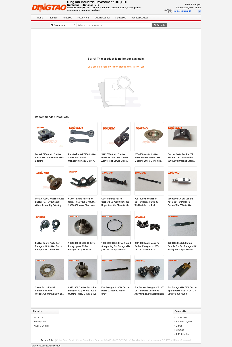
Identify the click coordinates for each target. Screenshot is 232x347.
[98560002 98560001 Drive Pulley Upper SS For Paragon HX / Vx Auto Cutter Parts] (82, 239)
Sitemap (180, 330)
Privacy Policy (48, 340)
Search (161, 25)
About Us (67, 17)
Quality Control (102, 17)
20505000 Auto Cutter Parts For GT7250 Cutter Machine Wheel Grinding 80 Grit (148, 158)
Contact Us (120, 17)
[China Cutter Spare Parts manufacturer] (49, 7)
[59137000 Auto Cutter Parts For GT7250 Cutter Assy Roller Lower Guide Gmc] (116, 150)
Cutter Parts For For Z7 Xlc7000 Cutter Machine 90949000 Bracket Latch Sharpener (181, 158)
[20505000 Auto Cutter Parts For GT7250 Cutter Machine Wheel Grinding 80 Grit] (149, 150)
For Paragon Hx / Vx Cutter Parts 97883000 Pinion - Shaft (115, 290)
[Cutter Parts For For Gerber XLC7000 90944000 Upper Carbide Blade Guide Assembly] (116, 195)
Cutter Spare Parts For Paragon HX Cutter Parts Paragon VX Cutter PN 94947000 (48, 246)
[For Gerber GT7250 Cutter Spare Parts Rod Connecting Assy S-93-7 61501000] (82, 150)
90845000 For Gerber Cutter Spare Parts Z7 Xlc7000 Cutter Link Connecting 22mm (146, 202)
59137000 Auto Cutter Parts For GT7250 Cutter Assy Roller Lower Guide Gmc (114, 158)
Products (53, 17)
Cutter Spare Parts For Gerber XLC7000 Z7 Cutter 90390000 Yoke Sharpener (82, 202)
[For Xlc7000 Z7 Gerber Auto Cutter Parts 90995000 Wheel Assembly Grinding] (49, 195)
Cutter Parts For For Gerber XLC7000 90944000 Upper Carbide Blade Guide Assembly (115, 202)
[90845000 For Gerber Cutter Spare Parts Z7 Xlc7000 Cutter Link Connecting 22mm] (149, 195)
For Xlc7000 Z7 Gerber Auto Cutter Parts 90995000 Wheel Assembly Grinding (49, 202)
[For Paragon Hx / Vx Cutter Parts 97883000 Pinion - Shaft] (116, 283)
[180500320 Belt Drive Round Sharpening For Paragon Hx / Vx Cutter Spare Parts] (116, 239)
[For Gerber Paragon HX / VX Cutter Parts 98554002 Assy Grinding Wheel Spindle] (149, 283)
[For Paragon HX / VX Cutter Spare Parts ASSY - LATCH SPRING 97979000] (182, 283)
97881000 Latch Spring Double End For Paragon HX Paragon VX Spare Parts (182, 246)
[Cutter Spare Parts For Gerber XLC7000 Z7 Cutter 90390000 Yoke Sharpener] (82, 195)
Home (40, 17)
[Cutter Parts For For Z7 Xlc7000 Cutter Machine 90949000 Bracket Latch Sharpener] (182, 150)
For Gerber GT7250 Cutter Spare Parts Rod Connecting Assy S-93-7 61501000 (82, 158)
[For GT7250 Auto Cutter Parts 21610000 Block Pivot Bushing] (49, 150)
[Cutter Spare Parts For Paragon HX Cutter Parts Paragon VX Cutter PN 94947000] (49, 239)
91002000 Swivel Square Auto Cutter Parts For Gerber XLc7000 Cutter (180, 202)
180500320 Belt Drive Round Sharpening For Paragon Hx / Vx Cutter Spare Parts (116, 246)
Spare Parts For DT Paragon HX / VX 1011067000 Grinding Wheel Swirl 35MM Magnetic (49, 291)
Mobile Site (183, 334)
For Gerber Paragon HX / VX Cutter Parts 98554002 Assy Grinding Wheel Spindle (149, 290)
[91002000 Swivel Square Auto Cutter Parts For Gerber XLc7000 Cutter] (182, 195)
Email (198, 7)
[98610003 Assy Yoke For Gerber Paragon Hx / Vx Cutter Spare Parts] (149, 239)
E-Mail (179, 326)
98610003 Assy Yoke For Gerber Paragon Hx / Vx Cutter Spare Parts (147, 246)
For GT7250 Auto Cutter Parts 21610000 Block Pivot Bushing (49, 157)
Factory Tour (83, 17)
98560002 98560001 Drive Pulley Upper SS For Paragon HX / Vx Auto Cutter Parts (81, 246)
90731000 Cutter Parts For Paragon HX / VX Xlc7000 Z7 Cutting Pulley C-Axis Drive (83, 290)
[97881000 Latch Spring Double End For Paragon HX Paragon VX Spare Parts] (182, 239)
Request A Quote (185, 7)
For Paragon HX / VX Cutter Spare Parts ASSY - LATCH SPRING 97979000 (182, 290)
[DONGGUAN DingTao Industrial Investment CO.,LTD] (199, 11)
